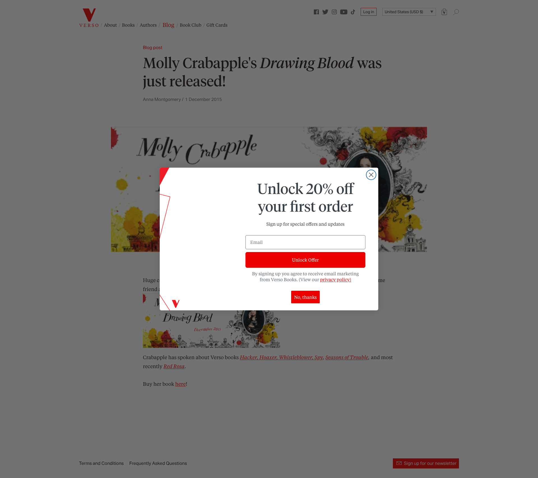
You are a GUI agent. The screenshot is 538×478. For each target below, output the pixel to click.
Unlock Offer (305, 260)
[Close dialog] (371, 175)
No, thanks (305, 297)
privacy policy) (335, 279)
